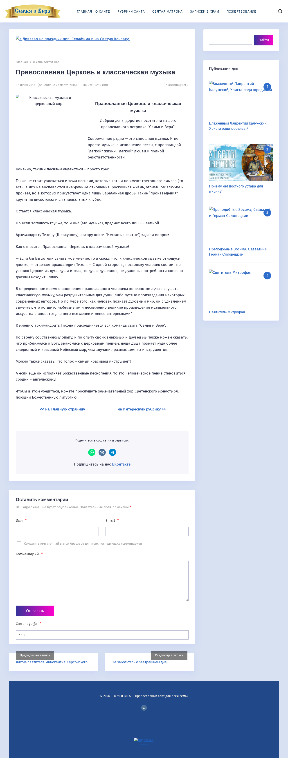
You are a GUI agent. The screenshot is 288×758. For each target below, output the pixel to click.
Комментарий (29, 554)
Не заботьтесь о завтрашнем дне (139, 662)
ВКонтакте (102, 452)
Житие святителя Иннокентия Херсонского (52, 662)
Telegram (112, 452)
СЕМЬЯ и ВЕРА (32, 11)
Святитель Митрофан (227, 312)
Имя (21, 520)
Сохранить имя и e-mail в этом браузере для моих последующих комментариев (83, 544)
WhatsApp (91, 452)
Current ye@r (28, 624)
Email (112, 520)
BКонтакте (144, 708)
